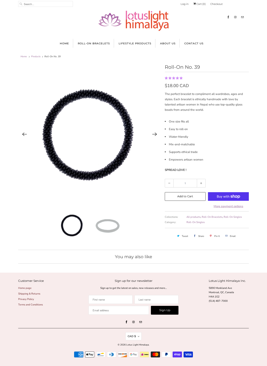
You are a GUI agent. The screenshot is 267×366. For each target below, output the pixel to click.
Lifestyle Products (135, 43)
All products (193, 217)
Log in (185, 3)
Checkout (216, 3)
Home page (24, 288)
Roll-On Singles (233, 217)
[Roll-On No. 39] (89, 134)
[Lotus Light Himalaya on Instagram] (235, 17)
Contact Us (193, 43)
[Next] (154, 134)
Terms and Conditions (30, 304)
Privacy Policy (26, 299)
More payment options (228, 206)
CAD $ (132, 336)
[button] (174, 78)
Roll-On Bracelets (94, 43)
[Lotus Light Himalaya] (133, 23)
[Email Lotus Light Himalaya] (242, 17)
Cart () (201, 3)
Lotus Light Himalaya (137, 344)
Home (64, 43)
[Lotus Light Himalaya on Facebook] (228, 17)
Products (36, 56)
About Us (168, 43)
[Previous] (24, 134)
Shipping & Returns (29, 293)
